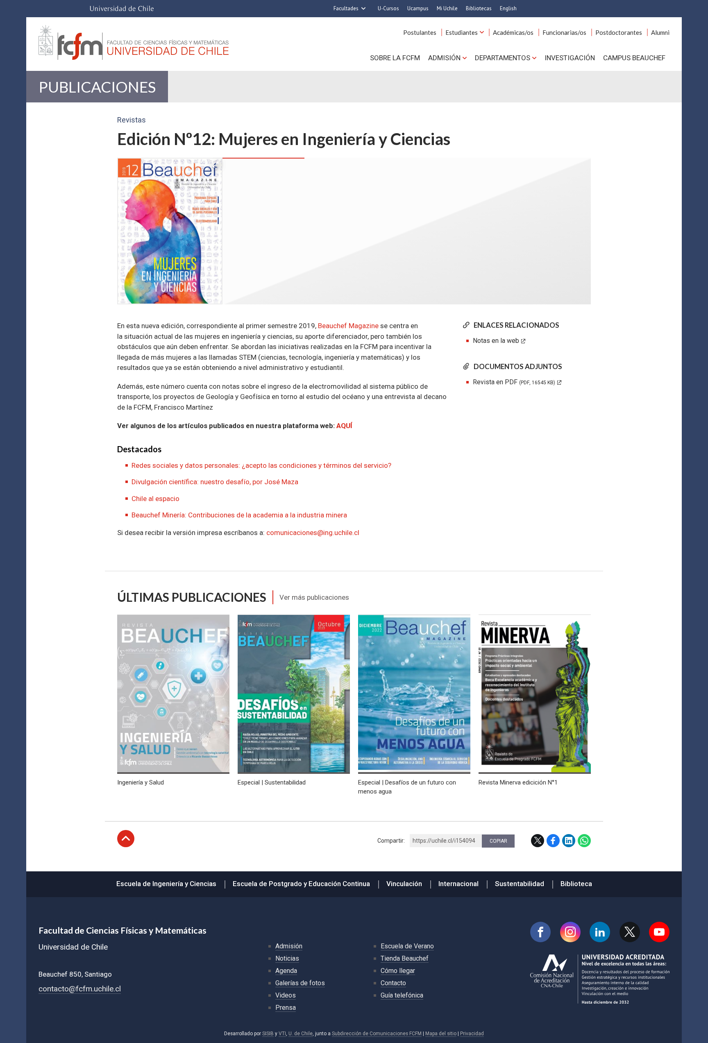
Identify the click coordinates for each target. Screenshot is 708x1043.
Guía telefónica (402, 995)
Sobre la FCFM (395, 58)
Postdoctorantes (618, 32)
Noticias (287, 958)
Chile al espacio (155, 498)
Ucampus (418, 8)
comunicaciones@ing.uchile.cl (312, 532)
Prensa (285, 1007)
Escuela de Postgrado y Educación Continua (301, 884)
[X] (630, 932)
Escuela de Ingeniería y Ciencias (166, 884)
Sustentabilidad (519, 884)
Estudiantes (461, 32)
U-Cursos (388, 8)
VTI (282, 1033)
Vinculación (404, 884)
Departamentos (502, 58)
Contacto (393, 983)
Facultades (346, 8)
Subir (125, 838)
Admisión (444, 58)
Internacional (458, 884)
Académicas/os (513, 32)
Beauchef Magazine (348, 326)
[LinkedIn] (600, 932)
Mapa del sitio (440, 1033)
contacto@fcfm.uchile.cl (80, 988)
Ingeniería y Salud (140, 782)
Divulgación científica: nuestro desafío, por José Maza (215, 482)
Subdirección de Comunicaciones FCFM (377, 1033)
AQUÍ (344, 426)
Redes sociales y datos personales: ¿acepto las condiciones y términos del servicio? (261, 465)
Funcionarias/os (564, 32)
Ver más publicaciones (314, 597)
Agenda (286, 971)
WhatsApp (584, 840)
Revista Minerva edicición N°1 (518, 782)
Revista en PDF (514, 382)
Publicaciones (97, 86)
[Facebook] (540, 932)
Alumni (660, 32)
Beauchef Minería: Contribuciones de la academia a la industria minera (239, 515)
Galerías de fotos (300, 983)
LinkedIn (568, 840)
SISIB (268, 1033)
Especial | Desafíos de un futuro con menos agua (407, 787)
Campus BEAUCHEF (634, 58)
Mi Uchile (447, 8)
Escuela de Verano (407, 946)
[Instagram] (570, 932)
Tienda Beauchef (405, 958)
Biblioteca (576, 884)
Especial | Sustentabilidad (272, 782)
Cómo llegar (398, 971)
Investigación (570, 58)
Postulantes (419, 32)
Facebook (553, 840)
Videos (285, 995)
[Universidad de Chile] (122, 8)
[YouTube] (659, 932)
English (508, 8)
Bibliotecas (479, 8)
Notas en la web (496, 341)
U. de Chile (300, 1033)
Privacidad (472, 1033)
